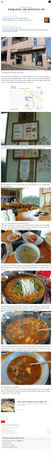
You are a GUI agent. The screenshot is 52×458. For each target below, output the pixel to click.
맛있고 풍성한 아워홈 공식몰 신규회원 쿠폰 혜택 (14, 18)
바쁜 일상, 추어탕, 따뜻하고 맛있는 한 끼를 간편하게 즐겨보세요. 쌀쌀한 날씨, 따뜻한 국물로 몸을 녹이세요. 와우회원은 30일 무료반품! (25, 30)
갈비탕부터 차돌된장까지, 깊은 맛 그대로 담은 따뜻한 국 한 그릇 (17, 20)
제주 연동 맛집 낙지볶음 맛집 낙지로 (8, 431)
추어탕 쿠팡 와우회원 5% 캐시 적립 (11, 28)
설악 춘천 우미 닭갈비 (5, 428)
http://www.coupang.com (8, 26)
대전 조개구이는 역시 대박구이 (7, 430)
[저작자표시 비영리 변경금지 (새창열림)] (10, 421)
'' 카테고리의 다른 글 (10, 425)
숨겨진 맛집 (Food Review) (26, 7)
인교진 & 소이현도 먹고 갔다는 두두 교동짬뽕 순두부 (10, 427)
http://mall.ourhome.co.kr (8, 16)
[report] (5, 453)
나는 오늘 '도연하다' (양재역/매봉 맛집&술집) (9, 433)
